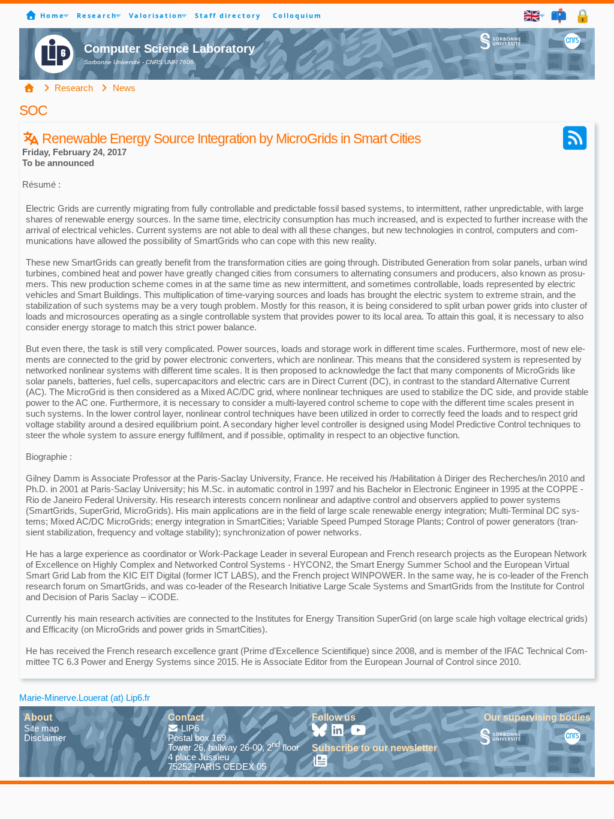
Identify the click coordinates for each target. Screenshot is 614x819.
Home (52, 15)
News (123, 88)
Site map (41, 728)
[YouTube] (358, 732)
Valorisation (156, 15)
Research (97, 15)
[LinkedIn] (339, 732)
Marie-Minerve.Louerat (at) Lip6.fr (84, 697)
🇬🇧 (532, 15)
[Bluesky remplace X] (320, 732)
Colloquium (297, 15)
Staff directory (228, 15)
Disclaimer (45, 738)
